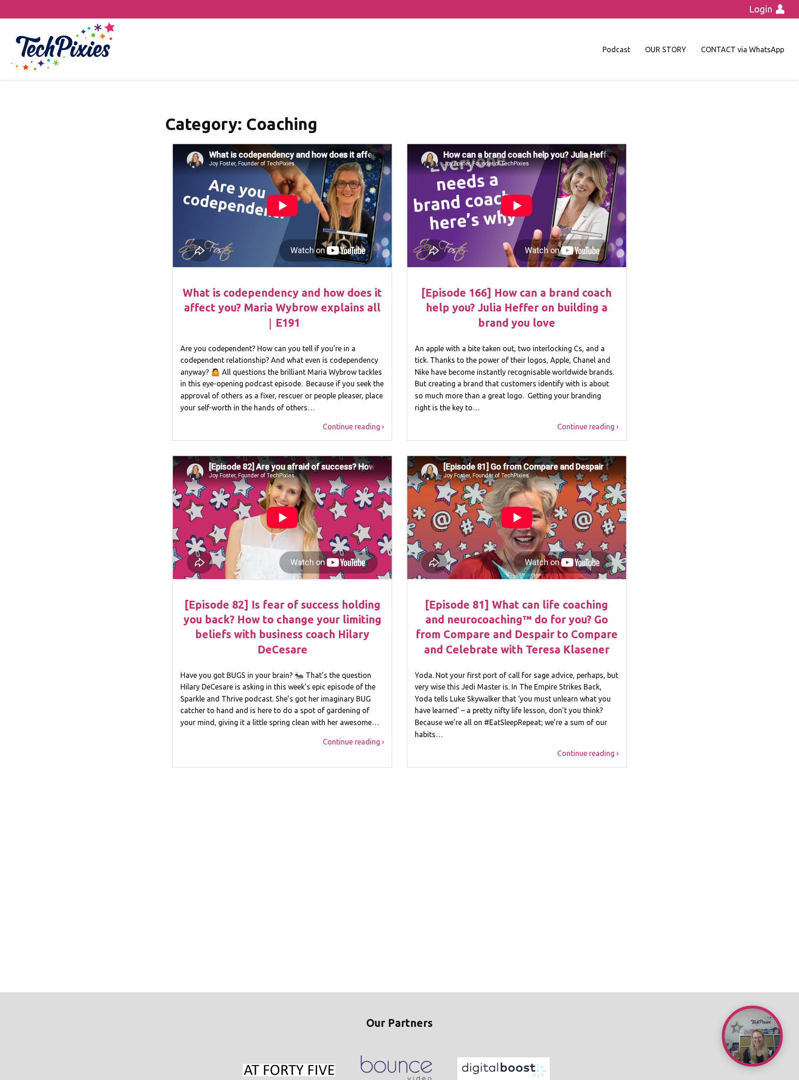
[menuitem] (616, 49)
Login (760, 9)
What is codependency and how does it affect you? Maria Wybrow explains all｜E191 (282, 308)
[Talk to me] (752, 1036)
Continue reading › (353, 426)
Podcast (616, 49)
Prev (249, 1070)
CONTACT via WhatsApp (742, 49)
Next (549, 1070)
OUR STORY (665, 49)
